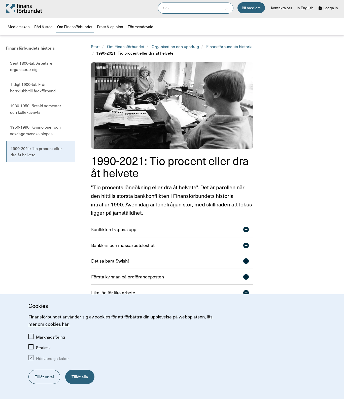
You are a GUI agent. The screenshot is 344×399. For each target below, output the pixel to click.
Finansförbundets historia (30, 48)
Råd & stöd (43, 26)
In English (305, 8)
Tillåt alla (80, 377)
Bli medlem (251, 8)
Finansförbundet (24, 8)
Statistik (43, 347)
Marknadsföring (50, 337)
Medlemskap (19, 26)
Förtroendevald (140, 26)
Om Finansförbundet (74, 26)
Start (95, 46)
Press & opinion (110, 26)
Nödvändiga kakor (52, 358)
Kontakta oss (281, 8)
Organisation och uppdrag (175, 46)
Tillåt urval (44, 377)
